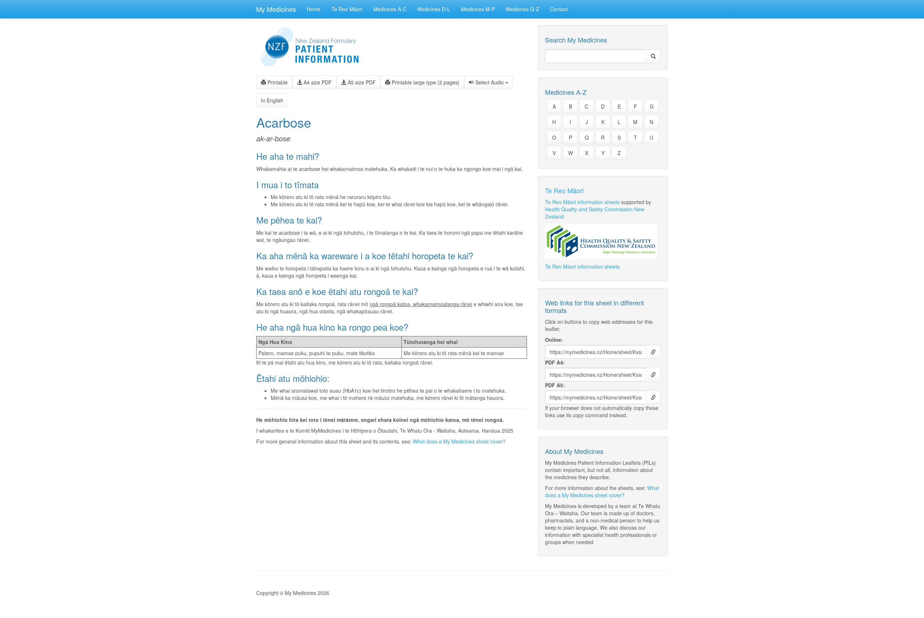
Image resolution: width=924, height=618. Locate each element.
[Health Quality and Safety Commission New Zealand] (603, 241)
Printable (277, 82)
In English (272, 100)
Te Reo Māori (346, 9)
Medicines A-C (389, 9)
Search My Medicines (576, 40)
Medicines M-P (478, 9)
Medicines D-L (433, 9)
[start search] (653, 56)
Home (314, 9)
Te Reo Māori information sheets (582, 202)
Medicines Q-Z (522, 9)
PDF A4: (555, 362)
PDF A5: (555, 385)
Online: (554, 339)
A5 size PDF (361, 82)
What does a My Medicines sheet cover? (459, 441)
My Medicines (276, 9)
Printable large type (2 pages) (424, 82)
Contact (559, 9)
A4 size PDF (317, 82)
